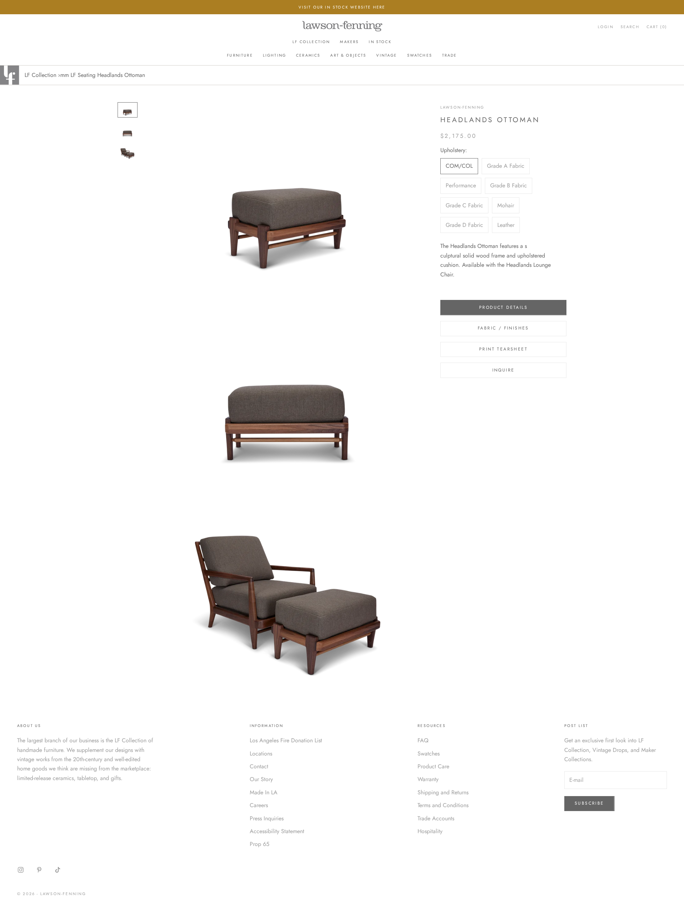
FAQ (423, 740)
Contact (259, 766)
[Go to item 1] (128, 110)
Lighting (274, 55)
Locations (261, 753)
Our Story (261, 779)
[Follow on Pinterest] (39, 869)
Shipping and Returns (443, 792)
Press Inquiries (267, 818)
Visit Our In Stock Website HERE (342, 7)
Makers (349, 42)
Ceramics (308, 55)
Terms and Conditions (443, 805)
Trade (449, 55)
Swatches (419, 55)
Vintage (386, 55)
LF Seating (83, 75)
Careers (259, 805)
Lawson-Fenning (462, 107)
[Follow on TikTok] (57, 869)
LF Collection (311, 42)
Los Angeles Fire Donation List (286, 740)
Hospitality (430, 831)
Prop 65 (259, 844)
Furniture (240, 55)
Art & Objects (348, 55)
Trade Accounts (436, 818)
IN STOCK (380, 42)
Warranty (428, 779)
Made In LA (264, 792)
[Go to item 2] (128, 131)
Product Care (433, 766)
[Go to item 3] (128, 152)
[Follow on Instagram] (20, 869)
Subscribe (589, 803)
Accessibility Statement (277, 831)
